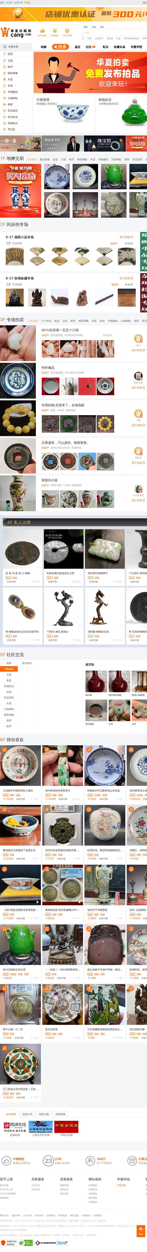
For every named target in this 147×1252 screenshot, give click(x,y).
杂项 (102, 320)
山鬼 (118, 38)
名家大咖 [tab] (44, 1114)
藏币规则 (93, 1197)
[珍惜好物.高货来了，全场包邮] (18, 418)
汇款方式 (35, 1185)
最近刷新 (45, 159)
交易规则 (93, 1185)
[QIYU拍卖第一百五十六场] (18, 343)
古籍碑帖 (116, 159)
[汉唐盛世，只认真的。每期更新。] (18, 456)
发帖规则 (4, 1197)
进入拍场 (125, 236)
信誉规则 (93, 1193)
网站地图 (74, 1215)
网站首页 (4, 1215)
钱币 (71, 159)
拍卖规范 (64, 1193)
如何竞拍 (35, 1189)
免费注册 (18, 2)
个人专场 (46, 320)
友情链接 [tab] (60, 1114)
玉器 (63, 159)
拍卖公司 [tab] (27, 1114)
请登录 (9, 2)
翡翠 (126, 159)
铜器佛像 (82, 159)
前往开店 (64, 1185)
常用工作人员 (6, 1189)
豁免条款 (39, 1215)
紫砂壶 (110, 38)
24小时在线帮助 (8, 1193)
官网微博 (86, 1215)
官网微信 (97, 1215)
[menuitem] (43, 47)
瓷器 (55, 159)
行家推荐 (32, 159)
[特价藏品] (18, 381)
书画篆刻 (103, 159)
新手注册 (4, 1185)
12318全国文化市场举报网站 (100, 1226)
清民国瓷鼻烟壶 (131, 38)
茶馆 (8, 720)
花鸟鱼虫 (27, 663)
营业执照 (102, 1220)
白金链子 (99, 38)
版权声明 (16, 1215)
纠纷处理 (93, 1189)
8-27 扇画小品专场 (20, 237)
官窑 (89, 38)
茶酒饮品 (9, 686)
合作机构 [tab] (11, 1114)
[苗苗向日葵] (18, 493)
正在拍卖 (33, 320)
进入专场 (137, 350)
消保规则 (93, 1202)
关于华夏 (27, 1215)
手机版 (27, 2)
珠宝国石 (137, 159)
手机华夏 (121, 1185)
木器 (92, 159)
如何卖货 (64, 1189)
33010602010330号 (24, 1226)
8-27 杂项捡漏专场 (20, 278)
